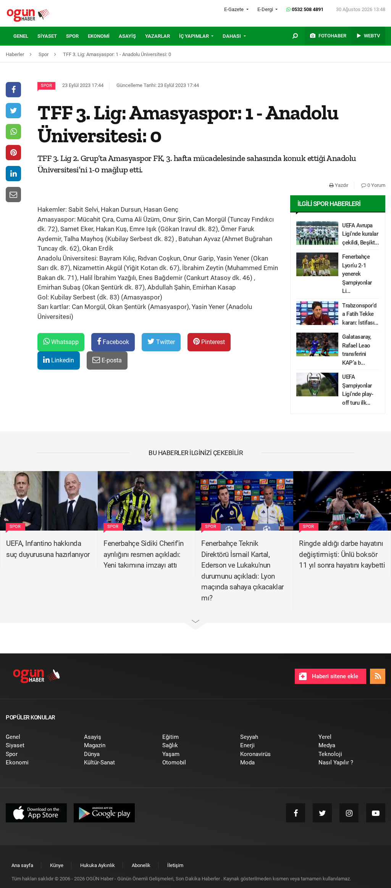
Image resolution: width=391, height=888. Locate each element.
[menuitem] (25, 36)
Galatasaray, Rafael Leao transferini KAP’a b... (356, 349)
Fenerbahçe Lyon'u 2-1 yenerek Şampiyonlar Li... (357, 273)
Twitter (165, 342)
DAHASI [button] (232, 36)
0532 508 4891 (307, 9)
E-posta (111, 360)
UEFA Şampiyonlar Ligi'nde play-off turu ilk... (357, 389)
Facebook (115, 342)
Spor (46, 85)
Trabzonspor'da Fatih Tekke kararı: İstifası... (360, 314)
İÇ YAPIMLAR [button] (194, 36)
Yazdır (341, 185)
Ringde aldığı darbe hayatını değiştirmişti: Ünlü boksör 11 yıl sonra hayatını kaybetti (342, 554)
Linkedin (62, 360)
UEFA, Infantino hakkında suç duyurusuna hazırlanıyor (48, 549)
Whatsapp (64, 342)
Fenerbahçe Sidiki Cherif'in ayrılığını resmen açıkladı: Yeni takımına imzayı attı (143, 554)
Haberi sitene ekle (334, 676)
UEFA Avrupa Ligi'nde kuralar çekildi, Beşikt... (360, 234)
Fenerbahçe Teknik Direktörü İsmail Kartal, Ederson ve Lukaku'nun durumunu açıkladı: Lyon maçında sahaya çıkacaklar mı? (242, 570)
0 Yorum (375, 185)
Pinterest (212, 342)
